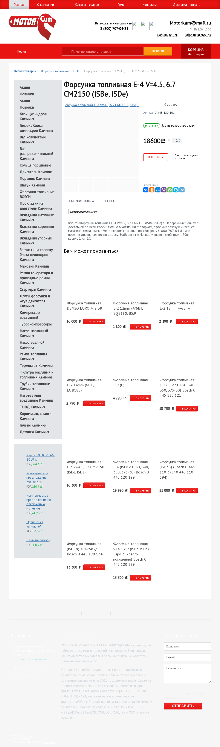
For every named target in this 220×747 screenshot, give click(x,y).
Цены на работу (38, 540)
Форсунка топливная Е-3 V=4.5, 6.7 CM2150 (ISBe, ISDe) (85, 467)
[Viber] (164, 189)
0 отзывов (170, 104)
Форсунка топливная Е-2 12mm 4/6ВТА (177, 306)
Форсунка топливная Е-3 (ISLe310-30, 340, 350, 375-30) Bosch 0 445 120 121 (177, 387)
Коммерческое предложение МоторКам (37, 477)
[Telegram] (182, 189)
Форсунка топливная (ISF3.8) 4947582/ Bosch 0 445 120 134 (84, 548)
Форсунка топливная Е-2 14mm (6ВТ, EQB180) (84, 385)
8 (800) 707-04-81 (114, 28)
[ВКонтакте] (145, 189)
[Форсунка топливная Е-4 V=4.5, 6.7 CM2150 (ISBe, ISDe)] (102, 140)
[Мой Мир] (157, 189)
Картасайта (49, 742)
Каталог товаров (25, 71)
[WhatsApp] (170, 189)
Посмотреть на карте (31, 659)
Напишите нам (167, 34)
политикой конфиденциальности (183, 695)
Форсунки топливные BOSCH (60, 71)
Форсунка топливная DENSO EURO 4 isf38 (84, 306)
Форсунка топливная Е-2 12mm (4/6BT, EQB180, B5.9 (130, 308)
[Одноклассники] (151, 189)
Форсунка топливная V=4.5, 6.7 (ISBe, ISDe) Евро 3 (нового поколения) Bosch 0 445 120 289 (131, 554)
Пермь (21, 51)
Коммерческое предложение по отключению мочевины (38, 501)
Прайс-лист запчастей (34, 524)
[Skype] (176, 189)
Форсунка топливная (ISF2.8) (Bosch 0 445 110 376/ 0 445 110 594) (177, 469)
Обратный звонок (198, 34)
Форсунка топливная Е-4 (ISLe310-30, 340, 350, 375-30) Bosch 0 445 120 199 (131, 469)
